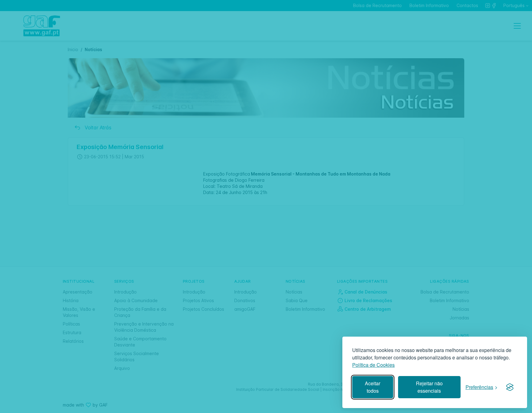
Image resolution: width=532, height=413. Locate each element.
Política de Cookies (373, 364)
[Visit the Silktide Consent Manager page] (509, 387)
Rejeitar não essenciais (429, 387)
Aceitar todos (372, 387)
